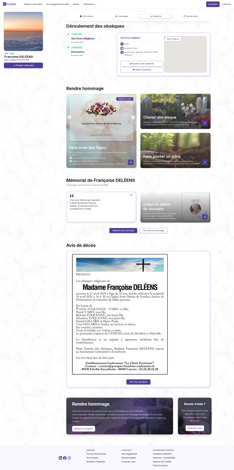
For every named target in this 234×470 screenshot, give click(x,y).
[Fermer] (173, 197)
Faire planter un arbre (136, 245)
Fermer (168, 261)
